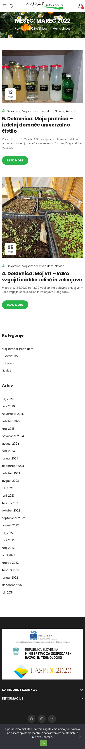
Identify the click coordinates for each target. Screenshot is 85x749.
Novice (59, 111)
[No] (80, 736)
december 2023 (13, 466)
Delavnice (14, 111)
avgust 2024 (10, 444)
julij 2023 (7, 488)
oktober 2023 (11, 473)
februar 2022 (11, 570)
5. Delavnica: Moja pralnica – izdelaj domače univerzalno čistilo (37, 124)
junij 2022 (8, 540)
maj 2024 (8, 451)
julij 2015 (7, 593)
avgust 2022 (10, 525)
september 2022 (13, 518)
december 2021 (12, 585)
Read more (15, 160)
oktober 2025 (11, 421)
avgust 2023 (10, 481)
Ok (43, 743)
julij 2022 (7, 533)
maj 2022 (8, 548)
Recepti (71, 111)
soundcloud (52, 719)
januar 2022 (10, 578)
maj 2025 (8, 429)
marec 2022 (10, 563)
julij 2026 (8, 399)
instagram (42, 719)
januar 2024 (10, 458)
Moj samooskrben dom (38, 111)
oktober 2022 (11, 511)
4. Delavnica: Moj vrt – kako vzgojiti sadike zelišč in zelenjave (42, 276)
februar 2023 (11, 503)
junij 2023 (8, 496)
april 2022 (8, 555)
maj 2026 (8, 406)
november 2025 (13, 414)
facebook (31, 719)
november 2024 (13, 436)
